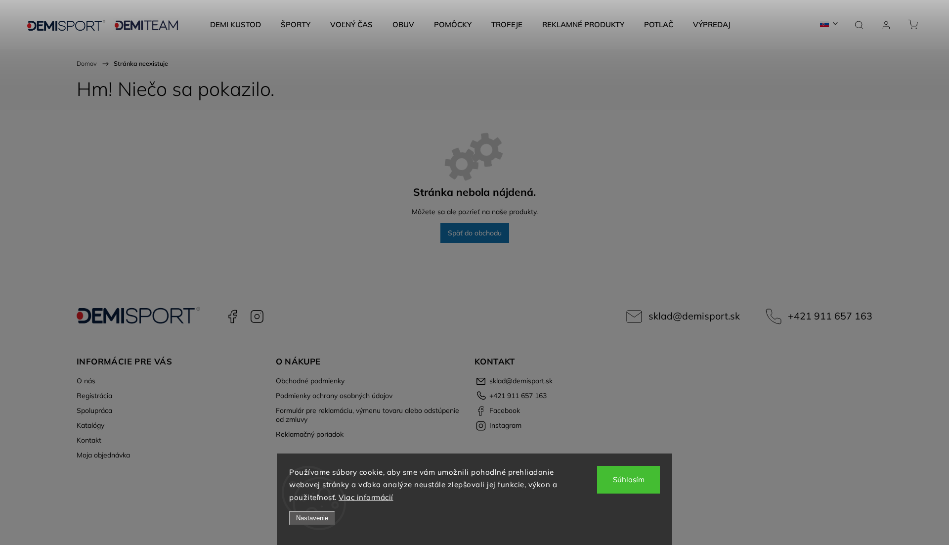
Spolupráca (94, 410)
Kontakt (89, 440)
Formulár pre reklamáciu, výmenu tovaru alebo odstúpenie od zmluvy (367, 415)
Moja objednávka (103, 455)
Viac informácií (366, 497)
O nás (86, 380)
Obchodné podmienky (310, 380)
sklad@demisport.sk (694, 316)
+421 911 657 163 (830, 316)
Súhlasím (629, 479)
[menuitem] (235, 24)
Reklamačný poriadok (310, 434)
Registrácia (94, 395)
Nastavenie (312, 518)
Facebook (232, 316)
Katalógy (90, 425)
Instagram (257, 316)
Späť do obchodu (475, 232)
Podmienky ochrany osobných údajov (334, 395)
